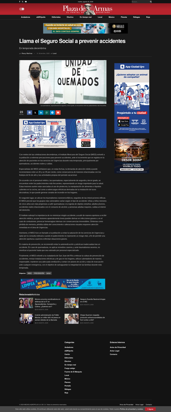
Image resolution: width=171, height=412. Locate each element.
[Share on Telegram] (52, 112)
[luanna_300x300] (131, 155)
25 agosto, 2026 (42, 309)
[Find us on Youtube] (26, 1)
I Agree (150, 409)
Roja (148, 17)
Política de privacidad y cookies (131, 409)
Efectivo (70, 17)
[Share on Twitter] (35, 112)
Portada (68, 386)
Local (100, 17)
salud (48, 273)
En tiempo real (86, 17)
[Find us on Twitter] (22, 1)
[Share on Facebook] (29, 112)
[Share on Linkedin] (41, 112)
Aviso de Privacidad (118, 347)
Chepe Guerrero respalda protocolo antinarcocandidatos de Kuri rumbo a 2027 (92, 317)
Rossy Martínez (27, 53)
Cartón (67, 354)
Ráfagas (136, 17)
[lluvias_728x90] (62, 284)
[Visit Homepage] (88, 9)
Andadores (25, 17)
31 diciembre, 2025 (43, 53)
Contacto (113, 354)
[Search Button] (150, 1)
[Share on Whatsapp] (46, 112)
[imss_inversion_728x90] (85, 28)
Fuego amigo (70, 368)
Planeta (124, 17)
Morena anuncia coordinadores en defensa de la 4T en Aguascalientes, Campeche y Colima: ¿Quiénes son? (47, 303)
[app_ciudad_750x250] (62, 133)
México (111, 17)
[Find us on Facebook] (19, 1)
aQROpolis (40, 17)
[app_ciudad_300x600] (131, 98)
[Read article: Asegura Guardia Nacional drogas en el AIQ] (72, 303)
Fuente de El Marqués (73, 372)
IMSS (29, 273)
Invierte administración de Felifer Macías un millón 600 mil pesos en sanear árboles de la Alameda (47, 317)
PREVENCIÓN (39, 273)
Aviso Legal (114, 351)
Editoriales (56, 17)
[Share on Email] (58, 112)
